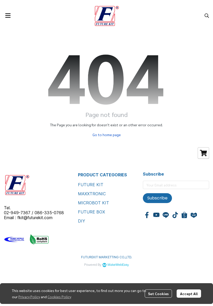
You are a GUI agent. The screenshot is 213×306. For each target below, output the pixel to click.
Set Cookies (158, 293)
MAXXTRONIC (92, 193)
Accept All (189, 293)
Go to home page (106, 134)
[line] (166, 215)
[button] (206, 15)
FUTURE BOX (91, 211)
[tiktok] (175, 215)
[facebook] (147, 215)
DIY (81, 221)
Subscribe (157, 198)
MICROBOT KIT (93, 202)
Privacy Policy (29, 296)
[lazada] (194, 215)
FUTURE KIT (90, 184)
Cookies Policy (59, 296)
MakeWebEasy (118, 265)
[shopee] (184, 215)
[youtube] (156, 215)
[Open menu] (8, 15)
